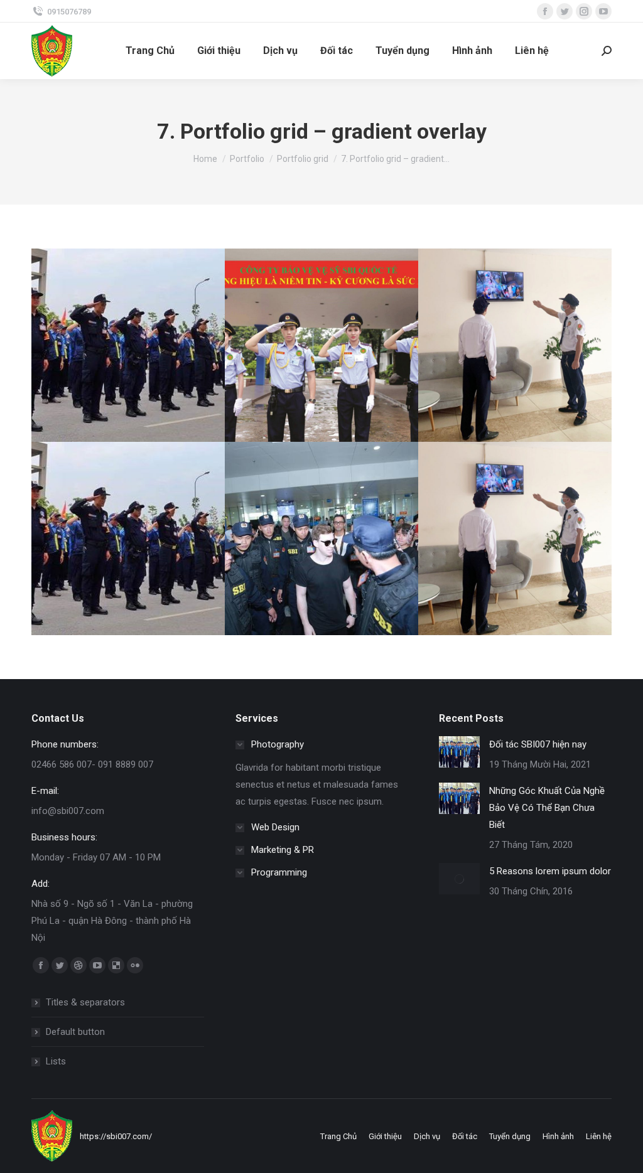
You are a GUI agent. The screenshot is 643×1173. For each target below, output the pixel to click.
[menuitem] (150, 51)
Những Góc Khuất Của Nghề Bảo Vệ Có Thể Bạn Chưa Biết (547, 807)
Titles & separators (85, 1002)
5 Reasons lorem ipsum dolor (550, 871)
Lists (56, 1061)
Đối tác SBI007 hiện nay (537, 744)
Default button (75, 1031)
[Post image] (128, 345)
